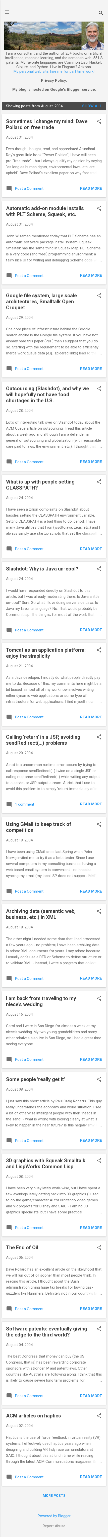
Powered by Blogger (54, 1516)
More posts (54, 1496)
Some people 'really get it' (35, 1079)
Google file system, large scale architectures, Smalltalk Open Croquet (41, 302)
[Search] (101, 13)
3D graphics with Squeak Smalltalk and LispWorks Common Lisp (45, 1164)
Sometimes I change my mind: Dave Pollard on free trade (46, 124)
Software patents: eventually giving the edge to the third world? (46, 1332)
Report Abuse (54, 1526)
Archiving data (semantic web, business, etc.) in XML (41, 914)
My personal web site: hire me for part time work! (54, 71)
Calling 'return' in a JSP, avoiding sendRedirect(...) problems (43, 740)
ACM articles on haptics (33, 1416)
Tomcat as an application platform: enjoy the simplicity (46, 653)
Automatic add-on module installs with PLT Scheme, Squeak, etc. (45, 211)
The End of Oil (22, 1247)
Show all (92, 106)
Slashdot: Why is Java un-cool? (42, 569)
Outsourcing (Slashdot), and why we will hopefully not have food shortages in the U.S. (47, 395)
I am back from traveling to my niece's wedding (41, 1001)
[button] (99, 121)
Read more (91, 188)
